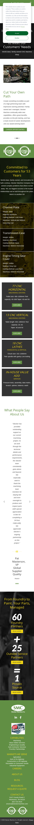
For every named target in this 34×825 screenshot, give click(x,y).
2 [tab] (17, 138)
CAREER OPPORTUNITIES (15, 129)
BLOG (17, 779)
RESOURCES (17, 785)
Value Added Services (17, 743)
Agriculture (17, 757)
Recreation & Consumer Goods (17, 763)
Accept (17, 33)
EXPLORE (17, 305)
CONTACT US (17, 794)
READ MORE (17, 631)
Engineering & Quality (17, 745)
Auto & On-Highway (17, 759)
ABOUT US (17, 774)
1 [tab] (15, 138)
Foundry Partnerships (17, 749)
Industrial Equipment (17, 765)
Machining (17, 740)
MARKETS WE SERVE (17, 754)
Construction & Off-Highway (17, 761)
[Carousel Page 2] (17, 583)
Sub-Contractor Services (17, 747)
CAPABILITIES (17, 737)
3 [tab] (19, 138)
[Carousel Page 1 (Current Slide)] (16, 583)
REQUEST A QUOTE (17, 788)
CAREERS (17, 768)
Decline (17, 38)
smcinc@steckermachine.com (17, 804)
